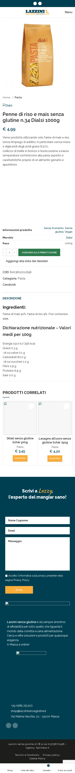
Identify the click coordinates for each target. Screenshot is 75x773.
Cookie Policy (37, 758)
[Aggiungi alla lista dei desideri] (32, 406)
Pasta (18, 97)
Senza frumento (54, 228)
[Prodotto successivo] (70, 97)
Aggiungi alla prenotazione (39, 252)
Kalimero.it (42, 747)
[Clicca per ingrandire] (8, 84)
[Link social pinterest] (27, 284)
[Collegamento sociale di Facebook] (35, 3)
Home (7, 97)
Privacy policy (51, 755)
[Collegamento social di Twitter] (23, 284)
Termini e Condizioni (27, 755)
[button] (20, 458)
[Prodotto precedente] (63, 97)
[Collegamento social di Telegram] (39, 284)
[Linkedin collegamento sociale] (31, 284)
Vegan (68, 231)
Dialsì (69, 237)
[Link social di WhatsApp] (35, 284)
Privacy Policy (21, 580)
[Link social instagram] (40, 3)
